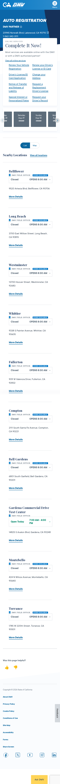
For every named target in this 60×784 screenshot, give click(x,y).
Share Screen (8, 747)
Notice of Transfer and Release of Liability (18, 87)
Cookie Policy (8, 711)
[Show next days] (57, 120)
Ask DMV (39, 779)
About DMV (8, 697)
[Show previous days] (2, 120)
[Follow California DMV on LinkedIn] (54, 755)
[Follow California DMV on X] (18, 755)
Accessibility (8, 732)
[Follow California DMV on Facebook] (6, 755)
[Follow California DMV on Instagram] (42, 755)
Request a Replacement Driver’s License (40, 87)
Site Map (6, 725)
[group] (21, 119)
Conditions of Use (10, 718)
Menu (54, 7)
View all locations (38, 155)
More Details (16, 196)
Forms (5, 740)
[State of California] (7, 4)
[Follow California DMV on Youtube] (30, 755)
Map (35, 145)
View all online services (15, 60)
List (25, 145)
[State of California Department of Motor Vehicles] (19, 4)
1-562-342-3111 (10, 36)
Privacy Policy (9, 704)
